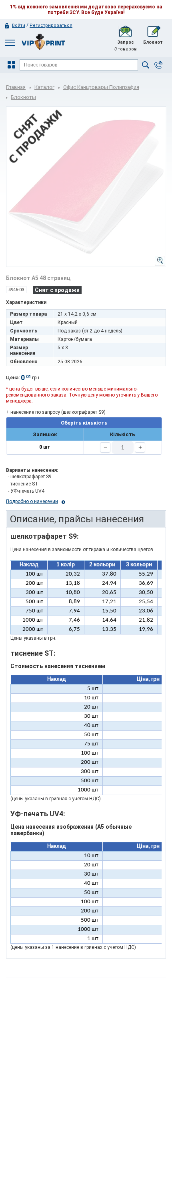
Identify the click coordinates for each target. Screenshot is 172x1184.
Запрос (125, 46)
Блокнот (153, 42)
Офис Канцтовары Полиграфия (101, 87)
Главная (16, 87)
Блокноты (23, 97)
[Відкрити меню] (12, 65)
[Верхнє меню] (10, 42)
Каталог (44, 87)
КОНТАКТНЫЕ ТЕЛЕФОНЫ (158, 65)
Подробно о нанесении (32, 501)
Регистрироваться (51, 25)
